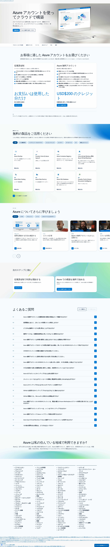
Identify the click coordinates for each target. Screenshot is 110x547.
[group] (26, 235)
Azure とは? (2, 537)
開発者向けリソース (43, 540)
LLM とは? (31, 541)
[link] (18, 45)
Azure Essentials (55, 537)
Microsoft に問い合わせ (23, 546)
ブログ (37, 540)
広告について (62, 546)
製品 (67, 537)
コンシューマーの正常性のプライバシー (9, 546)
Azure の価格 (70, 537)
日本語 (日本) (3, 543)
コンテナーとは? (37, 541)
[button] (75, 248)
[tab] (15, 142)
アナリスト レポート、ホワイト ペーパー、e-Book (71, 540)
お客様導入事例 (62, 537)
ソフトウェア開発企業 (5, 540)
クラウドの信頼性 (47, 537)
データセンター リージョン (37, 537)
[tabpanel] (55, 169)
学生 (49, 540)
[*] (13, 114)
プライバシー (31, 546)
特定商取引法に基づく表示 (40, 546)
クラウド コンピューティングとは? (93, 540)
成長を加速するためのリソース (16, 538)
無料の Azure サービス (78, 537)
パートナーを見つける (24, 540)
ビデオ (84, 540)
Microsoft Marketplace (14, 540)
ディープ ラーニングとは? (18, 541)
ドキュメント (33, 540)
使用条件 (55, 546)
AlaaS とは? (26, 541)
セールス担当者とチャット (102, 545)
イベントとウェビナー (55, 540)
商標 (58, 546)
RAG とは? (43, 541)
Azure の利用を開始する (10, 537)
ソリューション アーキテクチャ (30, 538)
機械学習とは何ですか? (7, 541)
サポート (40, 538)
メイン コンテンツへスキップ (6, 0)
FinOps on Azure (98, 537)
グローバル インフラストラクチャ (23, 537)
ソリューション (5, 538)
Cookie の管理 (50, 546)
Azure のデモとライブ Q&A (48, 538)
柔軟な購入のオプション (89, 537)
